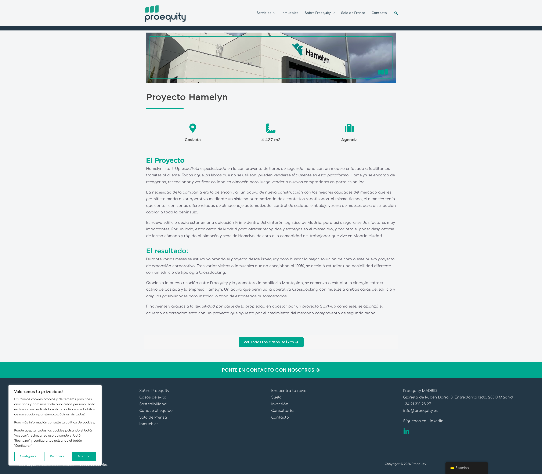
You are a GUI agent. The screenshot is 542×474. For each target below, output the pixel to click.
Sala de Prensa (153, 417)
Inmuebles (148, 424)
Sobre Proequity (154, 391)
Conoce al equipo (156, 411)
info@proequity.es (420, 411)
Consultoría (282, 411)
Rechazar (57, 456)
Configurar (28, 456)
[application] (273, 13)
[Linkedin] (406, 431)
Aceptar (84, 456)
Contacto (280, 417)
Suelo (276, 397)
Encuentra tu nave (288, 391)
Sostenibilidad (153, 404)
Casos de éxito (152, 397)
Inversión (279, 404)
